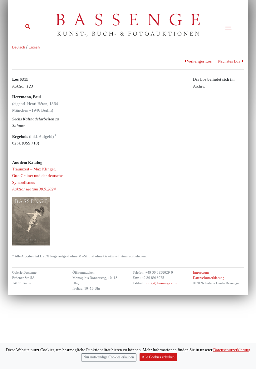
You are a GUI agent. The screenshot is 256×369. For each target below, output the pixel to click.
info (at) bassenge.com (160, 283)
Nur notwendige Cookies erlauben (108, 357)
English (34, 47)
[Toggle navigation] (228, 27)
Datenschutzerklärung (208, 278)
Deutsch (18, 47)
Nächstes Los (229, 61)
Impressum (201, 272)
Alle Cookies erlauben (158, 357)
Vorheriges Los (199, 61)
